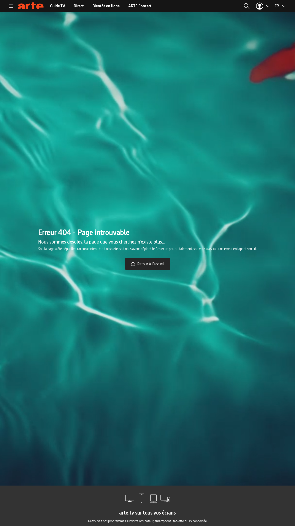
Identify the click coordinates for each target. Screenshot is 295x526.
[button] (197, 6)
